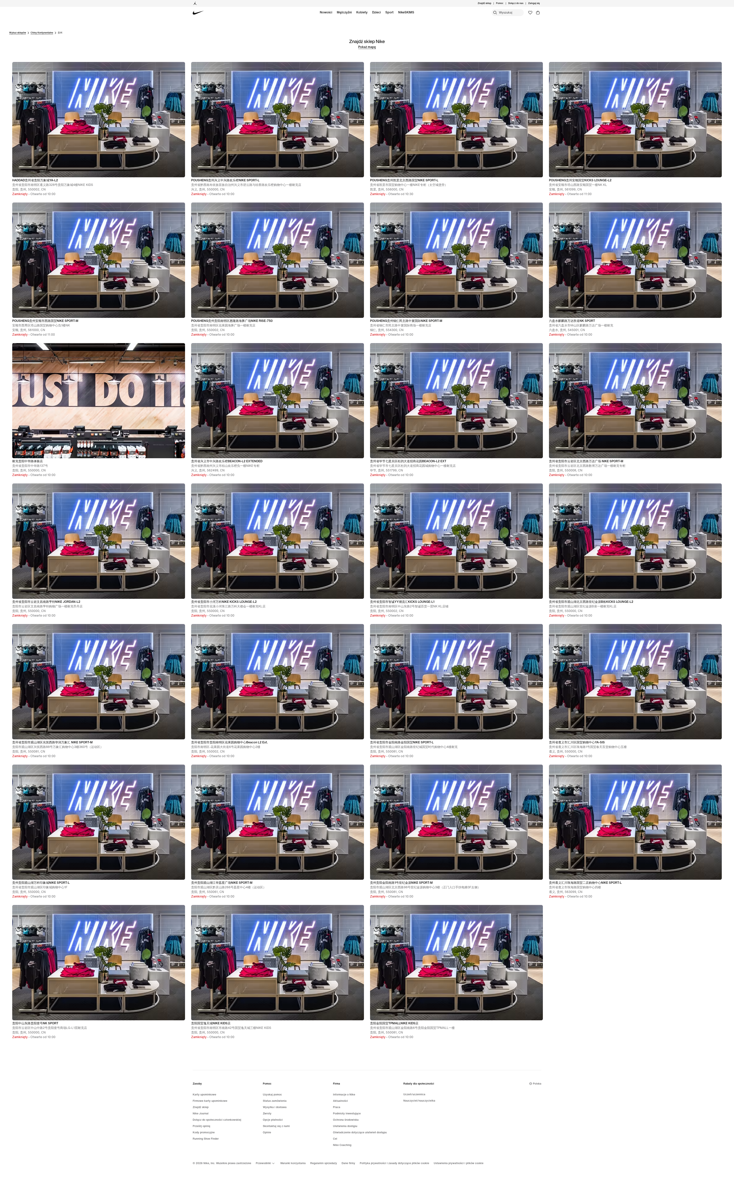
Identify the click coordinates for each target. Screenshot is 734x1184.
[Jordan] (195, 3)
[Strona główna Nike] (198, 12)
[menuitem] (504, 3)
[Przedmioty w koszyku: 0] (537, 12)
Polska (537, 1083)
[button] (98, 129)
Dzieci (376, 12)
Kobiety (362, 12)
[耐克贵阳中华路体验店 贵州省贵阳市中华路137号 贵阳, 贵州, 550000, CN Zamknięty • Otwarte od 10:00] (98, 342)
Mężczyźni (344, 12)
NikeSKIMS (406, 12)
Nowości (326, 12)
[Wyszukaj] (495, 12)
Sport (389, 12)
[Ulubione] (530, 12)
